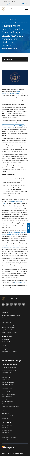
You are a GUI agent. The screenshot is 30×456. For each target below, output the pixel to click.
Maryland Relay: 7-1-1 (7, 318)
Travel (5, 432)
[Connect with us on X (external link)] (23, 304)
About (6, 342)
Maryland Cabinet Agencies (8, 394)
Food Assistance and (8, 370)
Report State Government (10, 406)
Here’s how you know (7, 4)
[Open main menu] (26, 9)
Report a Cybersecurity (9, 435)
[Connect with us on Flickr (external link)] (15, 304)
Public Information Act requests (10, 332)
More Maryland (8, 382)
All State (6, 396)
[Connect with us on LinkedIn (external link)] (19, 304)
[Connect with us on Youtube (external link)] (7, 304)
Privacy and (7, 415)
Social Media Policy (6, 339)
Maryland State (7, 404)
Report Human (8, 437)
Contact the (7, 325)
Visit (5, 379)
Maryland (5, 427)
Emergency (6, 430)
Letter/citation (8, 327)
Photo (5, 349)
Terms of (5, 418)
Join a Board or (9, 351)
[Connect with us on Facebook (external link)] (11, 304)
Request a (8, 330)
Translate (25, 4)
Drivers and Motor (8, 367)
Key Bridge (6, 439)
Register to (6, 377)
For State (7, 401)
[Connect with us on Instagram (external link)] (3, 304)
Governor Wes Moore (7, 391)
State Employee (8, 399)
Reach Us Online (6, 322)
